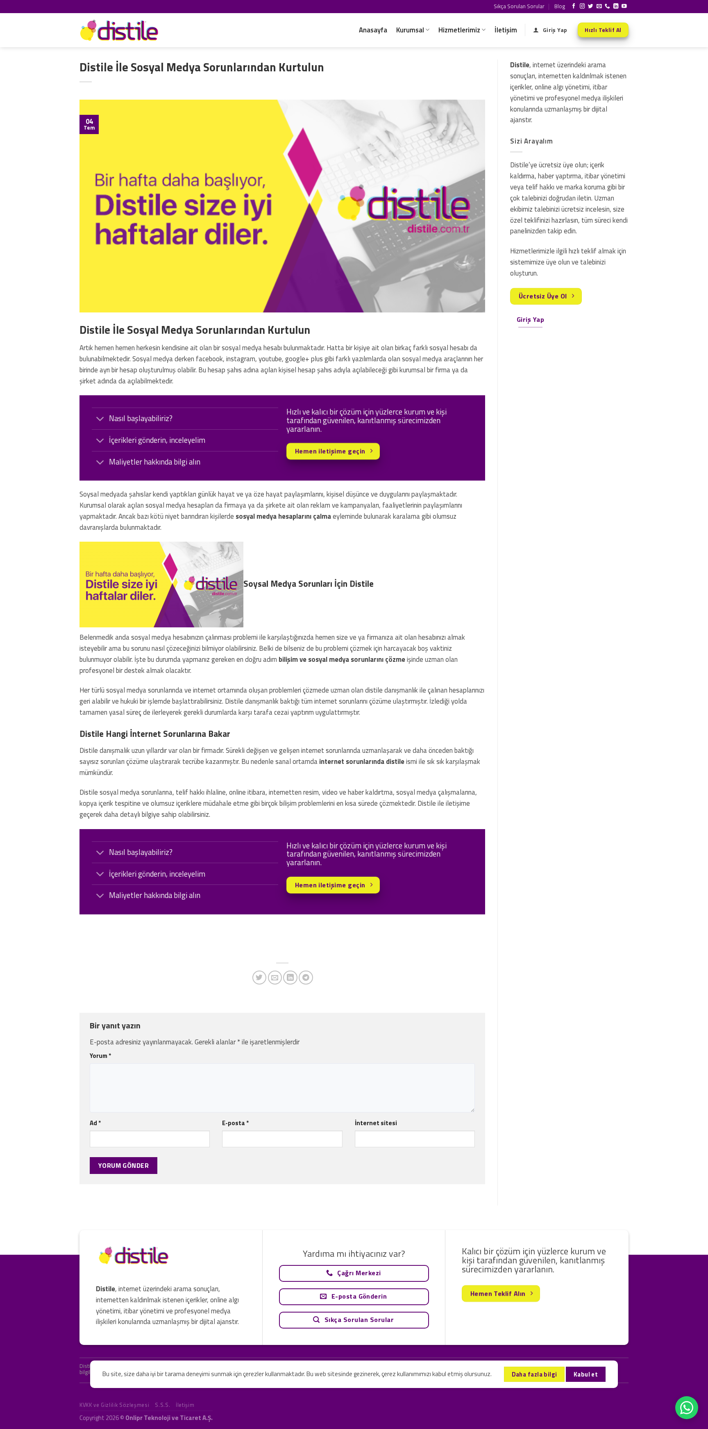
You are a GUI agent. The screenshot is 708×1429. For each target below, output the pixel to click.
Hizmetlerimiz (459, 30)
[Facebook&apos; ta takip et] (573, 6)
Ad (95, 1123)
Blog (559, 6)
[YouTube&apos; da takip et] (624, 6)
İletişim (506, 30)
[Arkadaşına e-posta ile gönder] (275, 978)
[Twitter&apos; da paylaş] (259, 978)
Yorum (100, 1055)
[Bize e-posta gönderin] (599, 6)
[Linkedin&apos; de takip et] (616, 6)
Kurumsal (410, 30)
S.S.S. (162, 1405)
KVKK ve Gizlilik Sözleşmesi (114, 1405)
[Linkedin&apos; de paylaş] (290, 978)
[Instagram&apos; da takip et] (582, 6)
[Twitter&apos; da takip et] (590, 6)
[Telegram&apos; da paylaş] (306, 978)
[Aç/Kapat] (100, 419)
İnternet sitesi (376, 1123)
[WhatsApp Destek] (686, 1407)
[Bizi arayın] (607, 6)
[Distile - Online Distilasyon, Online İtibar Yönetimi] (120, 30)
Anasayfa (373, 30)
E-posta (235, 1123)
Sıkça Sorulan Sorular (519, 6)
